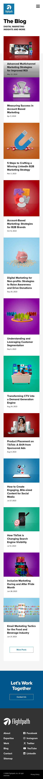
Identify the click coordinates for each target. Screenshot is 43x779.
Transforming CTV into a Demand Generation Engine (21, 399)
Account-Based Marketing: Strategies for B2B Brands (20, 224)
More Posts (21, 650)
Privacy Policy (35, 774)
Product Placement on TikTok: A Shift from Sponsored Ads (20, 445)
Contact (8, 753)
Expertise (9, 738)
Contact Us (21, 697)
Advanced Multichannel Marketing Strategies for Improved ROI (21, 67)
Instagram (32, 738)
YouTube (32, 748)
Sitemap (8, 758)
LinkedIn (31, 753)
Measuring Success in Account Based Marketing (20, 109)
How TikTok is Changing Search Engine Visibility (17, 539)
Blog (6, 748)
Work (6, 743)
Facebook (31, 733)
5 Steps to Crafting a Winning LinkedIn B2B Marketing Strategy (20, 166)
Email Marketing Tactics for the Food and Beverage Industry (21, 629)
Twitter (30, 743)
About (7, 733)
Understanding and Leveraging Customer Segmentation (20, 342)
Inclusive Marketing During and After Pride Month (20, 584)
